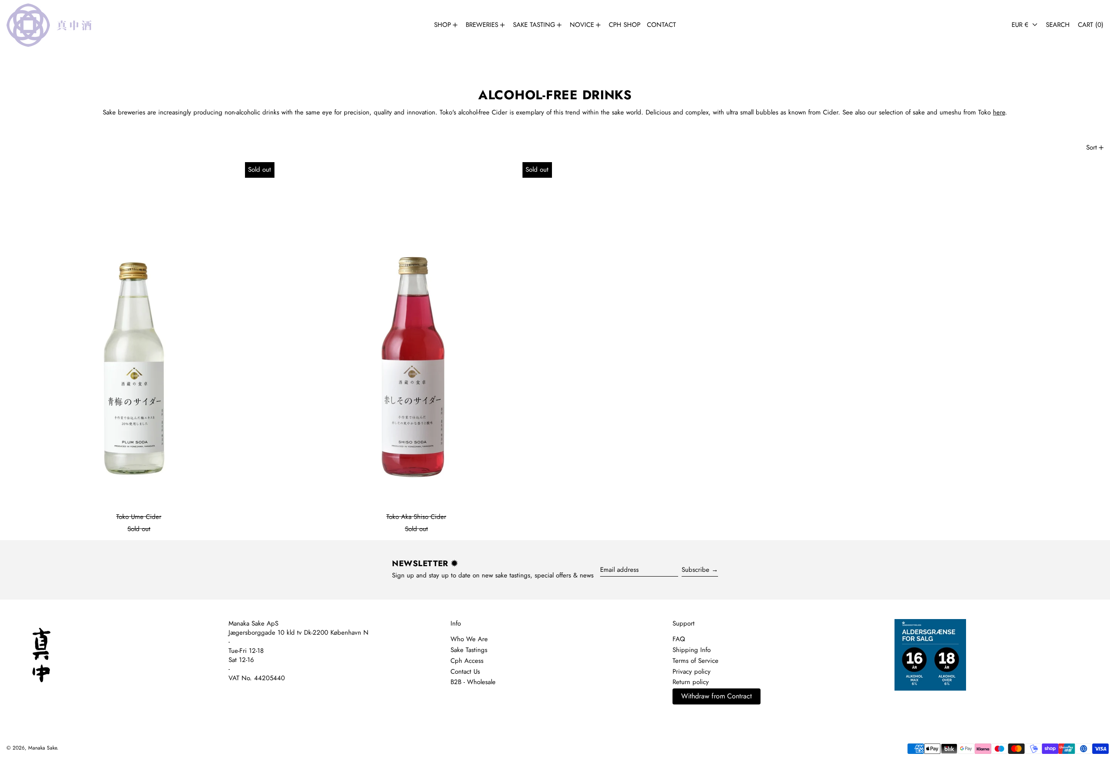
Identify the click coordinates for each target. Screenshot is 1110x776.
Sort (1091, 147)
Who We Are (469, 639)
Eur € (1021, 24)
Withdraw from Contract (716, 696)
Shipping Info (692, 650)
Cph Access (467, 660)
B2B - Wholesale (473, 682)
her (997, 112)
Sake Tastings (469, 650)
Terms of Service (695, 660)
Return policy (691, 682)
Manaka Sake (42, 748)
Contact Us (465, 671)
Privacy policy (692, 671)
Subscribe (695, 569)
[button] (1058, 25)
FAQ (679, 639)
